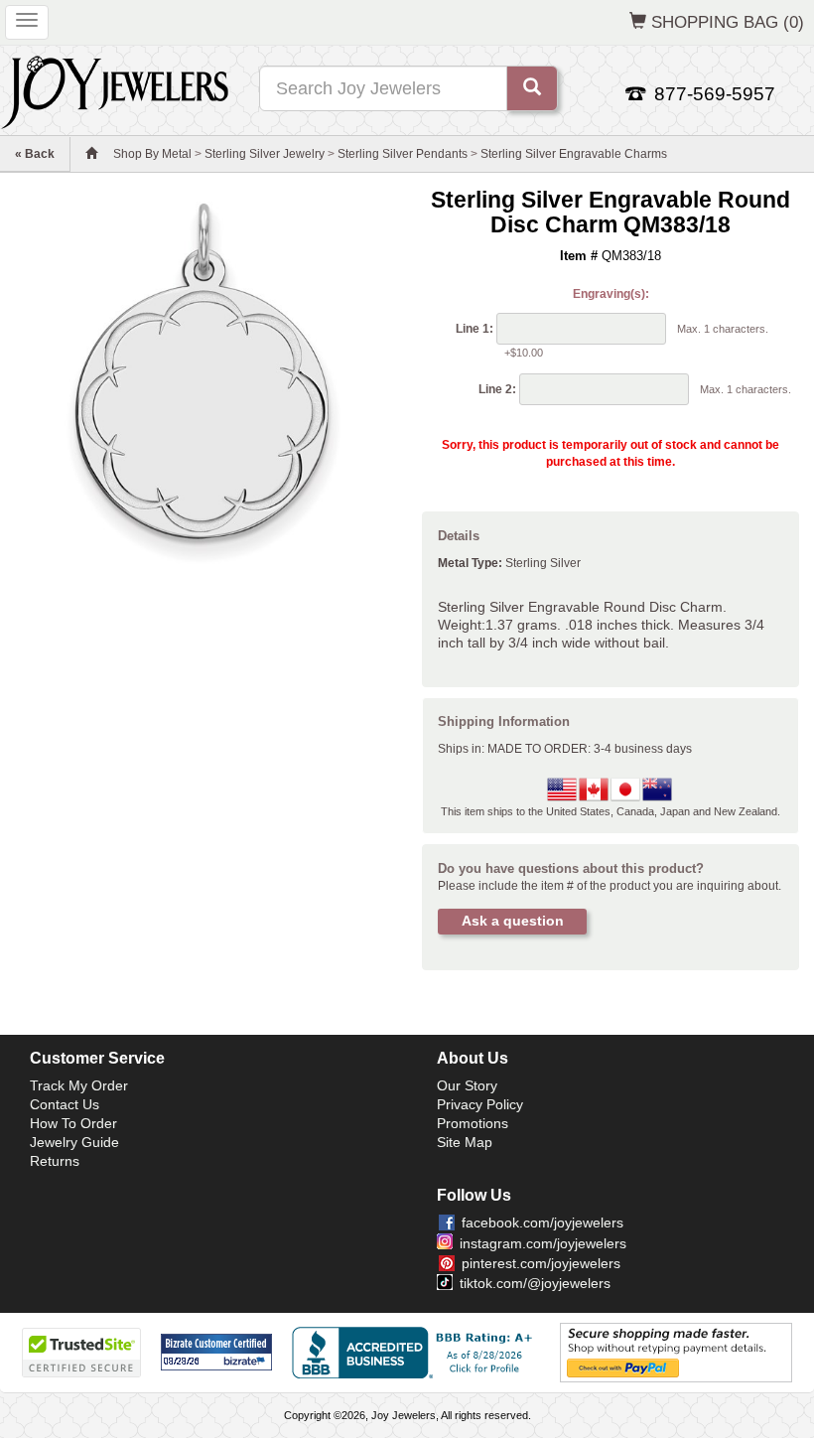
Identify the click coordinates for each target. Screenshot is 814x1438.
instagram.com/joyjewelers (543, 1243)
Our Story (467, 1085)
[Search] (532, 88)
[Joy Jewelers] (114, 89)
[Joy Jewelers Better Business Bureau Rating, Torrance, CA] (416, 1352)
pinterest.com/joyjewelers (541, 1263)
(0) (727, 22)
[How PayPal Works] (676, 1352)
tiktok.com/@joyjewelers (535, 1283)
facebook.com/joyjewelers (542, 1222)
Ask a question (513, 921)
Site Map (464, 1142)
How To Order (73, 1123)
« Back (35, 154)
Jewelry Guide (74, 1142)
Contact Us (64, 1104)
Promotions (472, 1123)
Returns (54, 1161)
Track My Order (79, 1085)
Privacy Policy (480, 1104)
